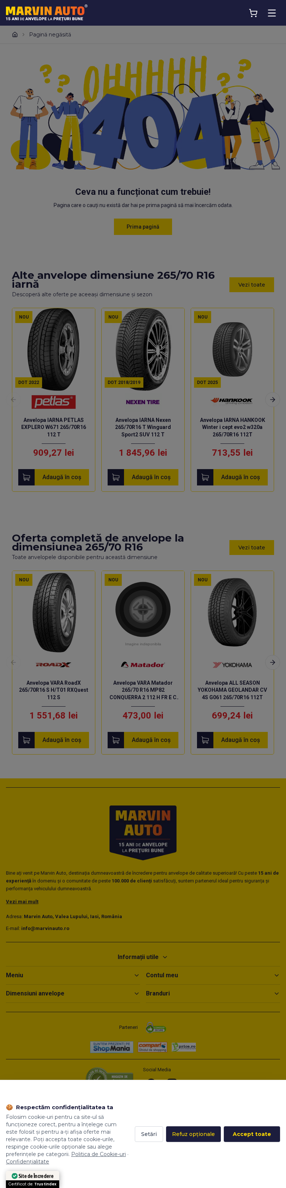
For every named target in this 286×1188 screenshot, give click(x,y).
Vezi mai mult (22, 901)
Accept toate (252, 1134)
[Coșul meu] (253, 13)
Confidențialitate (27, 1161)
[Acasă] (15, 35)
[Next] (272, 399)
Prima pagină (143, 227)
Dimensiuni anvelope (35, 993)
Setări (149, 1134)
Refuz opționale (193, 1134)
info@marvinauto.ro (45, 928)
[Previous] (13, 399)
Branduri (158, 993)
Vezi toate (251, 284)
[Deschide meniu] (272, 13)
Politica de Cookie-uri (98, 1154)
